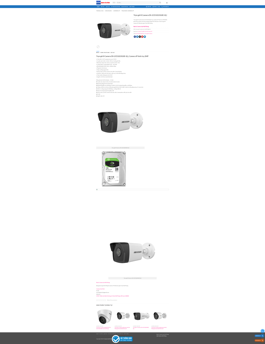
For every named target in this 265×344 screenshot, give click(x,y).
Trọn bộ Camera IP (127, 11)
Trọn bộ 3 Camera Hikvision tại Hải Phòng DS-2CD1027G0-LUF (159, 328)
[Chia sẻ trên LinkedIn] (145, 36)
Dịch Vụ (108, 6)
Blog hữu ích (124, 6)
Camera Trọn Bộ (141, 31)
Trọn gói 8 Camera (148, 33)
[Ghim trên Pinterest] (142, 36)
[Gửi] (160, 2)
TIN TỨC (103, 6)
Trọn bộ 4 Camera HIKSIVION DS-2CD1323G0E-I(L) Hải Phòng (103, 328)
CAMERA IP (116, 11)
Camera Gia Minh (100, 289)
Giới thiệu (132, 6)
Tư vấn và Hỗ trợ (115, 6)
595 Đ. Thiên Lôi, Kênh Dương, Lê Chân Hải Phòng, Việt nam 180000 (112, 296)
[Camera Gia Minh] (103, 2)
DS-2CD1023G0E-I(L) (140, 33)
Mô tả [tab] (97, 52)
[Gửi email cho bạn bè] (140, 36)
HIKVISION (108, 11)
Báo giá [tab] (113, 52)
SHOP (98, 6)
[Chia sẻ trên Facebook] (135, 36)
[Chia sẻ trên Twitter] (137, 36)
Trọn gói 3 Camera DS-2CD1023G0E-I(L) (141, 328)
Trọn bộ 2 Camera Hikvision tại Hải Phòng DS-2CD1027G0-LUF (122, 328)
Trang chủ (99, 11)
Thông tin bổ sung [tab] (105, 52)
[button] (167, 2)
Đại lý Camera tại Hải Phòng (141, 26)
